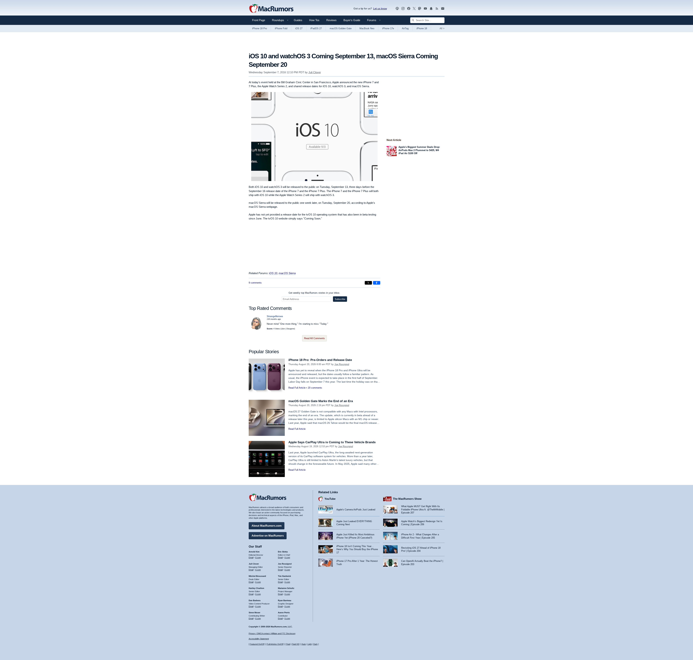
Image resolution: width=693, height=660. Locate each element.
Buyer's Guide (351, 20)
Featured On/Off (257, 644)
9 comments (255, 282)
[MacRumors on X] (414, 8)
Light (310, 644)
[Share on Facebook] (376, 283)
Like (283, 329)
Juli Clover (314, 72)
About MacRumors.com (267, 525)
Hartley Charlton (256, 588)
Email (251, 557)
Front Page (258, 20)
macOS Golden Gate (341, 28)
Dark (315, 644)
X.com (258, 557)
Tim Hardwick (284, 576)
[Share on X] (368, 283)
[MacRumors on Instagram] (403, 8)
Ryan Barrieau (284, 600)
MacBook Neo (366, 28)
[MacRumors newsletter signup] (442, 8)
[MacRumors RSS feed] (437, 8)
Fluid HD (295, 644)
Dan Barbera (254, 600)
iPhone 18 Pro (259, 28)
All (442, 28)
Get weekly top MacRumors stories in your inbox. (314, 292)
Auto (304, 644)
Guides (298, 20)
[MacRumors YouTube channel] (425, 8)
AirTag (405, 28)
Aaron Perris (284, 612)
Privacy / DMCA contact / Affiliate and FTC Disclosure (272, 633)
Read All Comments (314, 338)
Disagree (290, 329)
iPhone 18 (422, 28)
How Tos (314, 20)
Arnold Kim (254, 552)
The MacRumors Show (407, 498)
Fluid (288, 644)
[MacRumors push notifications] (431, 8)
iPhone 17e (388, 28)
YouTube (329, 498)
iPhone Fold (281, 28)
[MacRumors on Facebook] (409, 8)
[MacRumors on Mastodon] (419, 8)
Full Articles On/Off (275, 644)
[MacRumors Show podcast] (397, 8)
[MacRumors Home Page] (271, 9)
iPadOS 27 (316, 28)
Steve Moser (254, 612)
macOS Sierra (287, 273)
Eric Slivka (283, 552)
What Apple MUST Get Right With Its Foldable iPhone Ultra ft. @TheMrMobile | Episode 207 (422, 509)
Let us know (380, 8)
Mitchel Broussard (257, 576)
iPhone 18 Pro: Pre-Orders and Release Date (320, 360)
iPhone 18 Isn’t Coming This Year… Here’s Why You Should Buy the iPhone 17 (357, 549)
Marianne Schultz (286, 588)
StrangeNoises (275, 316)
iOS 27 (298, 28)
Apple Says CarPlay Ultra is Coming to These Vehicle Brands (332, 442)
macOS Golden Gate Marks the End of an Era (320, 401)
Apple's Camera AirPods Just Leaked (355, 509)
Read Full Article (297, 387)
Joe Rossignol (341, 364)
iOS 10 (273, 273)
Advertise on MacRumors (268, 535)
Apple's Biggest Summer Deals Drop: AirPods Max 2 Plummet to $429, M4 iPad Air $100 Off (419, 150)
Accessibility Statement (259, 639)
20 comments (315, 387)
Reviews (331, 20)
